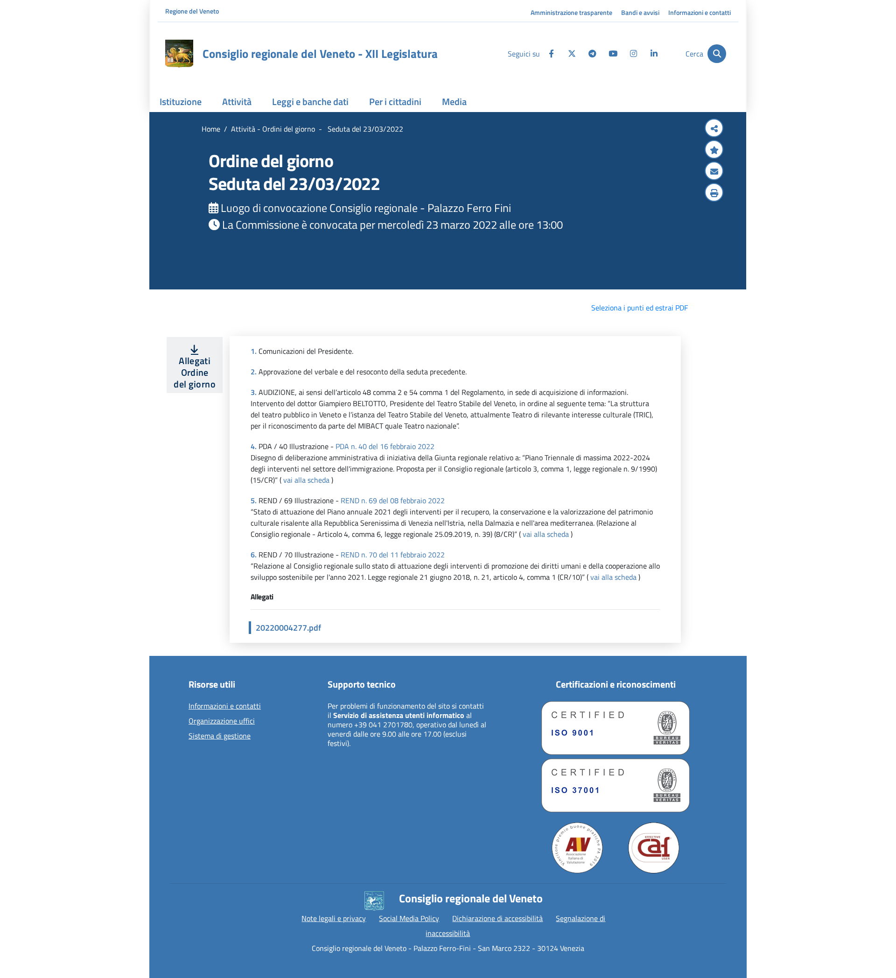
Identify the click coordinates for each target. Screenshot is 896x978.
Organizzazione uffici (222, 721)
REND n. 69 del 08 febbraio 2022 (393, 500)
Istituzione (181, 101)
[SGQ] (615, 728)
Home (211, 128)
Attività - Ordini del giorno (273, 128)
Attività (237, 101)
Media (454, 101)
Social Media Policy (409, 918)
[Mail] (714, 171)
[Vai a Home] (179, 53)
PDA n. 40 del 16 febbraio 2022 (385, 446)
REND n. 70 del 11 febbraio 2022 (393, 554)
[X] (571, 53)
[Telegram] (592, 53)
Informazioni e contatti (699, 12)
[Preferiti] (714, 150)
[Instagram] (633, 53)
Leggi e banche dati (310, 101)
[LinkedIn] (653, 53)
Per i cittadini (395, 101)
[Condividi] (714, 128)
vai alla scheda (306, 479)
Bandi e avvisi (640, 12)
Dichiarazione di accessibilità (497, 918)
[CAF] (653, 848)
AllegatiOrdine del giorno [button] (195, 372)
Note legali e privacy (333, 918)
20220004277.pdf (288, 627)
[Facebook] (551, 53)
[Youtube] (612, 53)
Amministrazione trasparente (571, 12)
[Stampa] (714, 193)
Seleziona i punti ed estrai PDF (639, 307)
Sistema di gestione (220, 736)
